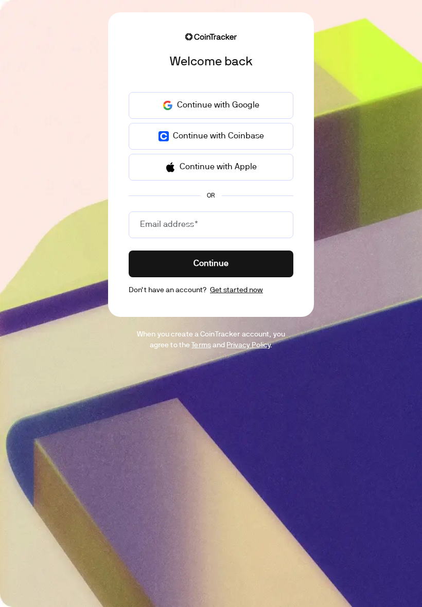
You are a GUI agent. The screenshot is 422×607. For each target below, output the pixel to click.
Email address (169, 224)
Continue (211, 263)
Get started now (236, 290)
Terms (201, 345)
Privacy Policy (248, 345)
